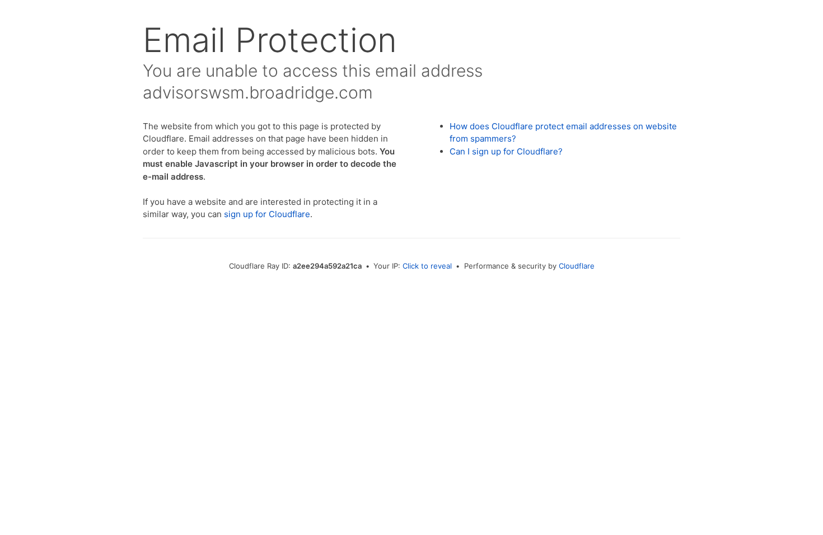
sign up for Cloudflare (267, 214)
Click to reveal (427, 265)
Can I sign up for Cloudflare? (506, 151)
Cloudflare (577, 265)
